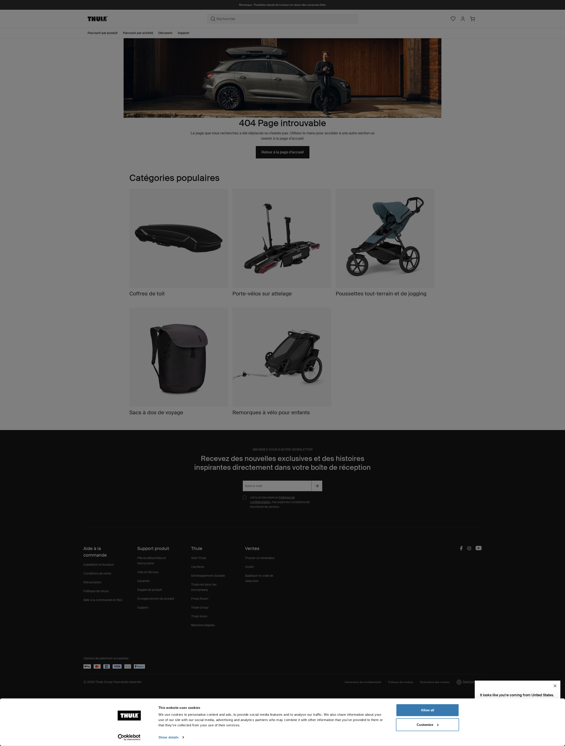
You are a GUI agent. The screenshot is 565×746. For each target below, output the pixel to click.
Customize (425, 724)
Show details (168, 737)
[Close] (555, 686)
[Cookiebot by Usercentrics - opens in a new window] (129, 737)
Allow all (427, 710)
